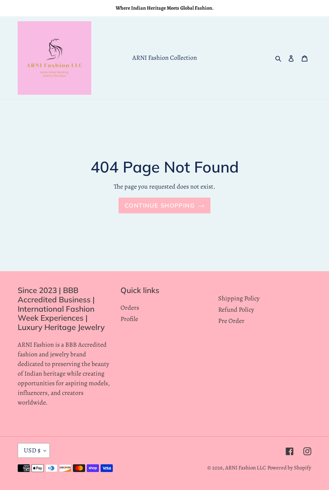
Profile (129, 319)
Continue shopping (160, 205)
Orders (129, 307)
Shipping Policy (239, 298)
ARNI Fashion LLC (245, 467)
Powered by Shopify (289, 467)
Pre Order (231, 320)
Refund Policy (236, 309)
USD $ (32, 450)
